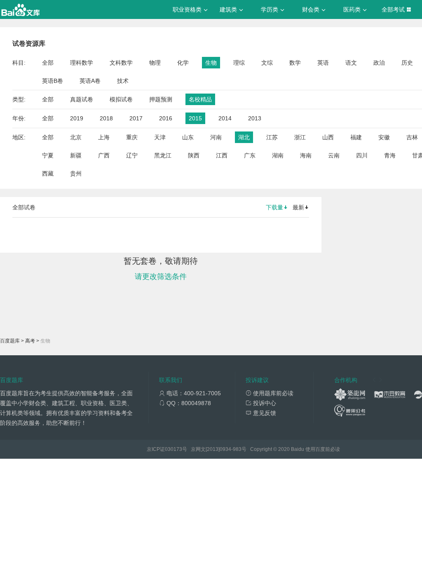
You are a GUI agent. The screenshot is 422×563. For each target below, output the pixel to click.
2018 (106, 118)
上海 (104, 137)
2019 (76, 118)
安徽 (384, 137)
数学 (295, 62)
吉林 (412, 137)
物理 (155, 62)
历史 (407, 62)
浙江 (300, 137)
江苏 (272, 137)
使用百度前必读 (322, 449)
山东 (188, 137)
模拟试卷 (121, 99)
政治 (379, 62)
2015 (195, 118)
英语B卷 (52, 80)
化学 (183, 62)
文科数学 (121, 62)
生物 (211, 62)
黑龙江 (162, 155)
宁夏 (48, 155)
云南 (334, 155)
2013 (254, 118)
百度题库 (10, 341)
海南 (306, 155)
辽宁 (132, 155)
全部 (48, 62)
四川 (362, 155)
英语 (323, 62)
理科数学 (81, 62)
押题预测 (160, 99)
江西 (221, 155)
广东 (250, 155)
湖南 (278, 155)
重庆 (132, 137)
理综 (239, 62)
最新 (298, 207)
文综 (267, 62)
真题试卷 (81, 99)
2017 (136, 118)
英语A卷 (90, 80)
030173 (173, 449)
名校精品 (200, 99)
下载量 (274, 207)
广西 (104, 155)
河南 (216, 137)
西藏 (48, 173)
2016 (165, 118)
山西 (328, 137)
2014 (225, 118)
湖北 (244, 137)
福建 (356, 137)
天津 (160, 137)
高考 (30, 341)
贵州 (76, 173)
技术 (123, 80)
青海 (390, 155)
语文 (351, 62)
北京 (76, 137)
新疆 (76, 155)
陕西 (193, 155)
